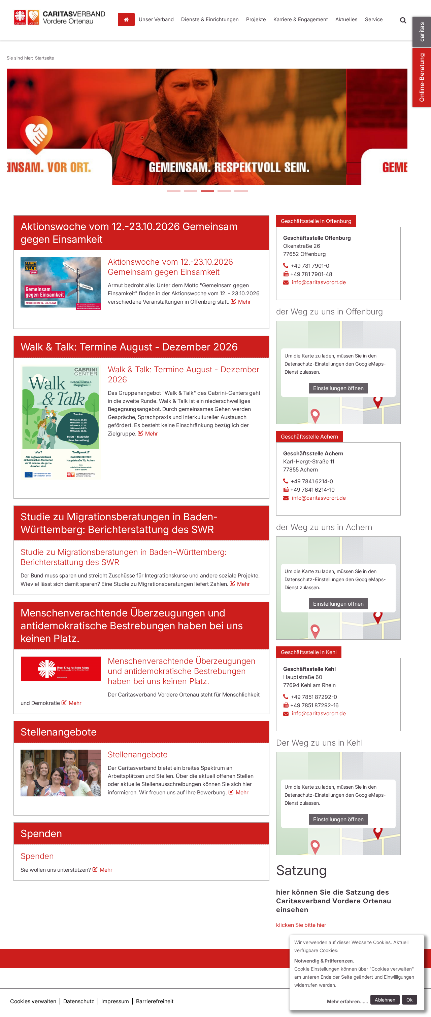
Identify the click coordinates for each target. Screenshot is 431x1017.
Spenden (37, 856)
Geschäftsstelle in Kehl (309, 652)
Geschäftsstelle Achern (309, 436)
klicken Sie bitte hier (301, 924)
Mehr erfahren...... (347, 1001)
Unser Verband (156, 19)
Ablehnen (385, 1000)
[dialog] (357, 972)
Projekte (256, 19)
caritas (421, 32)
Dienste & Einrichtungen (210, 19)
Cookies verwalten (33, 1001)
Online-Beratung (421, 77)
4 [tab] (224, 191)
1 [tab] (173, 191)
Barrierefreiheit (154, 1001)
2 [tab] (190, 191)
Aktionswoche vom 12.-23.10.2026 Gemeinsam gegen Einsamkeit (170, 267)
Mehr (244, 301)
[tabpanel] (207, 127)
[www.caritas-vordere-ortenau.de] (59, 17)
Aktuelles (346, 19)
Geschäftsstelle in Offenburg (316, 221)
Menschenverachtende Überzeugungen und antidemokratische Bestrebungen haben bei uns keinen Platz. (182, 671)
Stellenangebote (138, 754)
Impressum (115, 1001)
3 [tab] (207, 191)
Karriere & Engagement (300, 19)
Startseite (128, 19)
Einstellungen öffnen (338, 388)
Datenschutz (78, 1001)
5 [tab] (240, 191)
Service (374, 19)
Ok (409, 1000)
